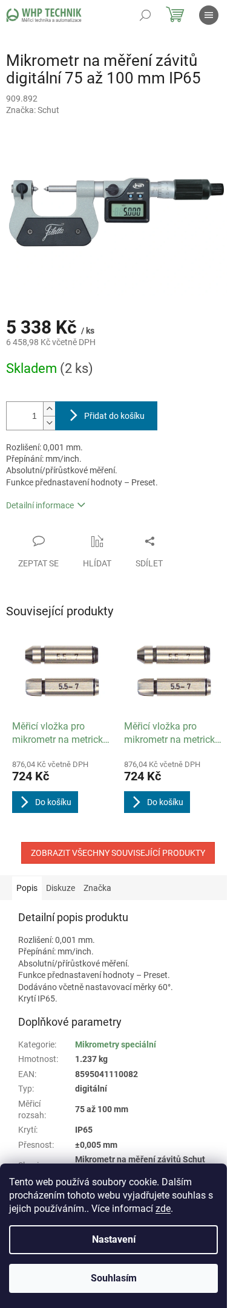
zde (163, 1208)
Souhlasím (114, 1278)
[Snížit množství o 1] (49, 423)
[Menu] (209, 15)
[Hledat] (145, 15)
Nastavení (114, 1239)
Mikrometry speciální (115, 1044)
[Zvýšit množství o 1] (49, 409)
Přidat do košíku (114, 416)
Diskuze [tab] (60, 888)
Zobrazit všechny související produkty (118, 853)
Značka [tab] (97, 888)
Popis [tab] (27, 888)
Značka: (32, 110)
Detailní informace (40, 505)
